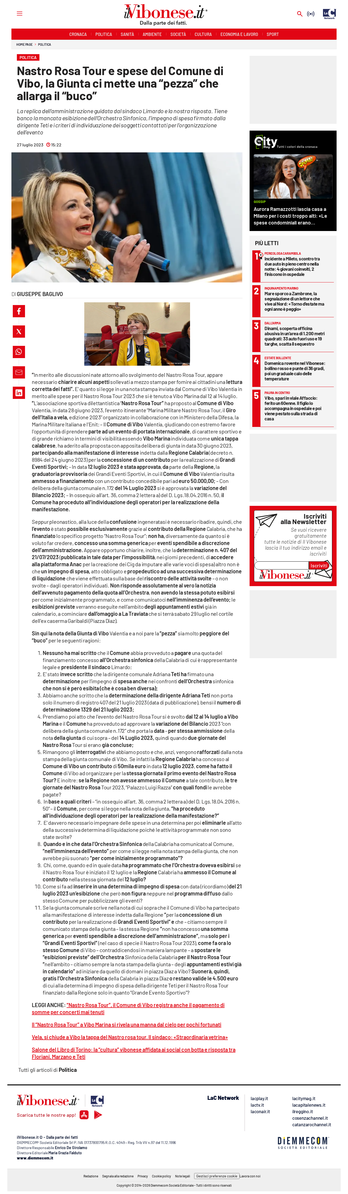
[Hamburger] (14, 13)
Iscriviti (319, 565)
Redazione (90, 1176)
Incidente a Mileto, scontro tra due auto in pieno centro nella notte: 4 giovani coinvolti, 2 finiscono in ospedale (292, 266)
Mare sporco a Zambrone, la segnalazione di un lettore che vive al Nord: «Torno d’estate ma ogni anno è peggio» (294, 301)
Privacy (143, 1176)
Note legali (182, 1176)
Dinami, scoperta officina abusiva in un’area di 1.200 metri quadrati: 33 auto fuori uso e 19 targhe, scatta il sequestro (295, 335)
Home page (24, 44)
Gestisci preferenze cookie (216, 1176)
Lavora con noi (250, 1176)
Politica (44, 44)
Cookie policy (161, 1176)
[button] (19, 311)
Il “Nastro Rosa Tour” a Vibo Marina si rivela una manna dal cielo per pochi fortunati (126, 1024)
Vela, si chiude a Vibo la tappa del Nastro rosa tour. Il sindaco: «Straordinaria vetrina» (130, 1037)
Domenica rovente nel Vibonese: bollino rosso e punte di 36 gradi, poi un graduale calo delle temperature (295, 370)
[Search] (300, 14)
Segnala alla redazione (117, 1176)
